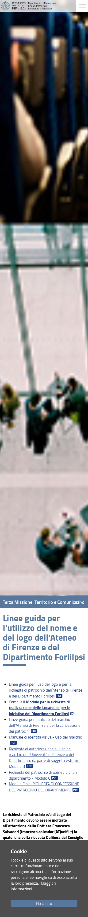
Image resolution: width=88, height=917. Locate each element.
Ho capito (44, 903)
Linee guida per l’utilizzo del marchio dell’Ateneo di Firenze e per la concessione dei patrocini (44, 725)
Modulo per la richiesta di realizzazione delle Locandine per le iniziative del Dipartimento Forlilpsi (39, 708)
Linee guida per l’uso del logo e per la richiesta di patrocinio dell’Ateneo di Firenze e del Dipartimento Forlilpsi (45, 690)
